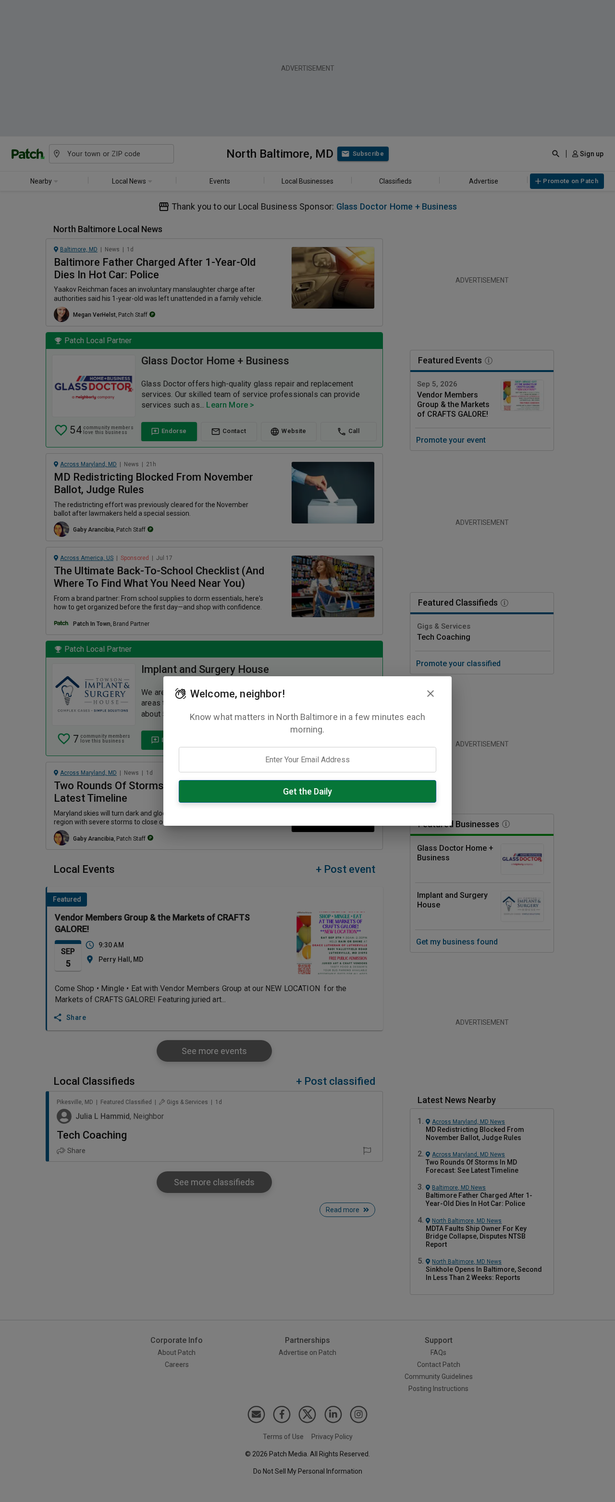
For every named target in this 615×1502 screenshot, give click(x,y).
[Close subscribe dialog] (430, 693)
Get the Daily (307, 791)
